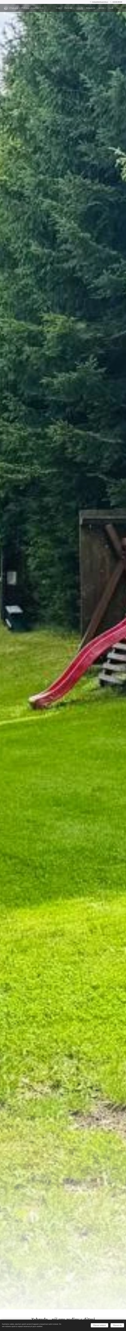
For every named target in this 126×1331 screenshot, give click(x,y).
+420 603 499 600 (117, 2)
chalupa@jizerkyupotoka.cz (100, 2)
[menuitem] (59, 8)
